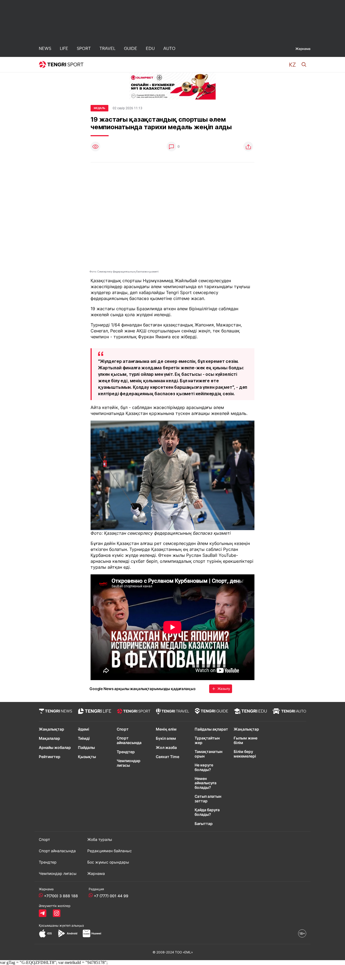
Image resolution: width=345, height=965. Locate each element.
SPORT (84, 48)
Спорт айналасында (129, 740)
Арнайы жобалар (55, 747)
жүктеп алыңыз (71, 925)
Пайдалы (86, 747)
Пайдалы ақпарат (211, 729)
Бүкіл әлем (166, 738)
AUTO (169, 48)
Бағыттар (204, 823)
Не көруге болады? (204, 767)
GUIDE (130, 48)
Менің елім (166, 729)
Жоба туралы (99, 839)
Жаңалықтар (51, 729)
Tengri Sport (179, 292)
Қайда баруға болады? (207, 812)
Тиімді (84, 738)
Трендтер (126, 752)
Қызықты (87, 757)
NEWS (45, 48)
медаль (99, 108)
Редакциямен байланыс (109, 851)
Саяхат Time (167, 757)
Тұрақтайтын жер (207, 740)
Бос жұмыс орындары (108, 862)
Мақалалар (49, 738)
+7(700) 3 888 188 (61, 896)
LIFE (64, 48)
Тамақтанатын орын (208, 753)
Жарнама (302, 49)
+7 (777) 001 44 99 (111, 896)
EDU (150, 48)
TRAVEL (107, 48)
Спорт (123, 729)
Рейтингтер (49, 757)
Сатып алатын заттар (208, 798)
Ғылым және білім (245, 740)
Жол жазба (166, 747)
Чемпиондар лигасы (128, 763)
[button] (292, 64)
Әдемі (83, 729)
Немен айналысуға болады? (205, 783)
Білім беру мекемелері (245, 753)
